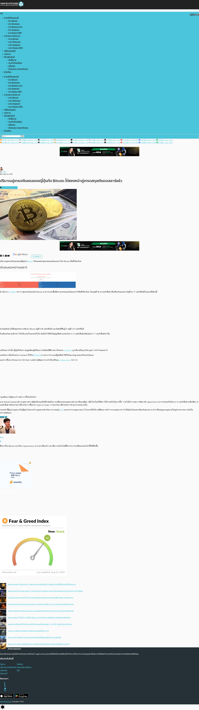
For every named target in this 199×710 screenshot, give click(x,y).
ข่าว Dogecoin (13, 29)
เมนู (1, 13)
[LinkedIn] (5, 685)
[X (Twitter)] (5, 687)
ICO (61, 410)
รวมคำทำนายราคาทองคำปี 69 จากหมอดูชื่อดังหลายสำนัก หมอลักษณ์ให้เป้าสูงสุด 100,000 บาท (40, 597)
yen (6, 417)
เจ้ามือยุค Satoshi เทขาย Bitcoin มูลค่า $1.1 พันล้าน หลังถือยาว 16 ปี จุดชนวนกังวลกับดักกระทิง (40, 604)
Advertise (3, 670)
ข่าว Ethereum (14, 23)
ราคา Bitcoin (13, 38)
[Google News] (20, 256)
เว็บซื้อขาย (12, 60)
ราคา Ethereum (14, 41)
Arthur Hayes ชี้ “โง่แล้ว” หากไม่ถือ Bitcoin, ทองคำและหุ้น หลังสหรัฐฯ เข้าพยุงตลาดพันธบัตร (39, 617)
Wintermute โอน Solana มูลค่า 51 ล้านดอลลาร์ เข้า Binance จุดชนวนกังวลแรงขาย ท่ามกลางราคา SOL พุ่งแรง (45, 591)
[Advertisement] (99, 310)
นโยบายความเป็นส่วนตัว (8, 667)
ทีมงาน (2, 664)
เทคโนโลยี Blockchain (9, 187)
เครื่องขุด (11, 66)
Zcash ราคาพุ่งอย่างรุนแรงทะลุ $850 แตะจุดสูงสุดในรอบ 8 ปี (28, 631)
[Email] (5, 691)
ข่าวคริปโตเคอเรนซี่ (11, 17)
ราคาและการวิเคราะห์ (12, 35)
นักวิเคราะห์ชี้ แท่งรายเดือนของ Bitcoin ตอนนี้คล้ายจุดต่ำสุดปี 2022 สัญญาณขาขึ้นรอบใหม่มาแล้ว (41, 611)
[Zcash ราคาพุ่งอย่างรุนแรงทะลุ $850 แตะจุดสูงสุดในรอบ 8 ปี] (3, 633)
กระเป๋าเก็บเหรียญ (15, 63)
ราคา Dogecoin (14, 44)
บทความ (7, 53)
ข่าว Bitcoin (13, 20)
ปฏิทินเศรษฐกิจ (10, 50)
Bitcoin (30, 261)
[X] (3, 256)
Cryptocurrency (64, 360)
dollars (2, 417)
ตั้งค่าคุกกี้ (3, 673)
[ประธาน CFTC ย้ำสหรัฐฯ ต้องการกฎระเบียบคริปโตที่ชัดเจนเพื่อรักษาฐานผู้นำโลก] (3, 639)
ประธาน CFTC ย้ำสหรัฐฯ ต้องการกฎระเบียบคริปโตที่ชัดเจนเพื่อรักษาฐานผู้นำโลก (34, 637)
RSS (18, 670)
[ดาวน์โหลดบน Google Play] (22, 696)
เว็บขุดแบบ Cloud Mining (18, 69)
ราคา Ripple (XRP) (15, 47)
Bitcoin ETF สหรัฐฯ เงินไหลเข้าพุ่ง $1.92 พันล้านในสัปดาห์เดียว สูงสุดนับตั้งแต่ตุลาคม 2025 (38, 644)
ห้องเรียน (7, 72)
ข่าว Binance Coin (15, 26)
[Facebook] (1, 256)
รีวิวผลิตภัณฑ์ (9, 56)
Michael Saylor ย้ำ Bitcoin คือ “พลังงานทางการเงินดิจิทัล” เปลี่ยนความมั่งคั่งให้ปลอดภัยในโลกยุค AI (42, 584)
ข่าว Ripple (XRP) (15, 32)
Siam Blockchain (5, 701)
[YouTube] (8, 256)
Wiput (4, 172)
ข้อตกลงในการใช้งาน (24, 667)
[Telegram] (6, 256)
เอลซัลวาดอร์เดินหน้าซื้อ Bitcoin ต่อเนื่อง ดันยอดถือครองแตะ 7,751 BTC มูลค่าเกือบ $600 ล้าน (40, 624)
